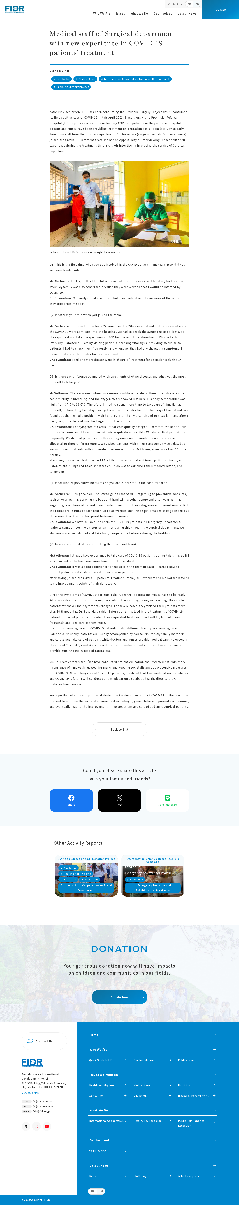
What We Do (139, 13)
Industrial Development (193, 1095)
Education (140, 1095)
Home (94, 1034)
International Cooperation (106, 1120)
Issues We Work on (104, 1074)
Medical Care (142, 1085)
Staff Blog (140, 1176)
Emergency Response (148, 1120)
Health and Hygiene (101, 1085)
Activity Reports (188, 1176)
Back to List (119, 729)
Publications (186, 1060)
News (92, 1176)
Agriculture (96, 1095)
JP (189, 4)
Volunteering (97, 1151)
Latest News (187, 13)
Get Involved (163, 13)
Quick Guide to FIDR (101, 1060)
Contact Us (175, 4)
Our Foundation (144, 1060)
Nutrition (184, 1085)
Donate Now (119, 997)
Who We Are (102, 13)
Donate (221, 9)
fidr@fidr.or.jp (41, 1111)
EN (197, 4)
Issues (120, 13)
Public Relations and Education (191, 1123)
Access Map (31, 1092)
